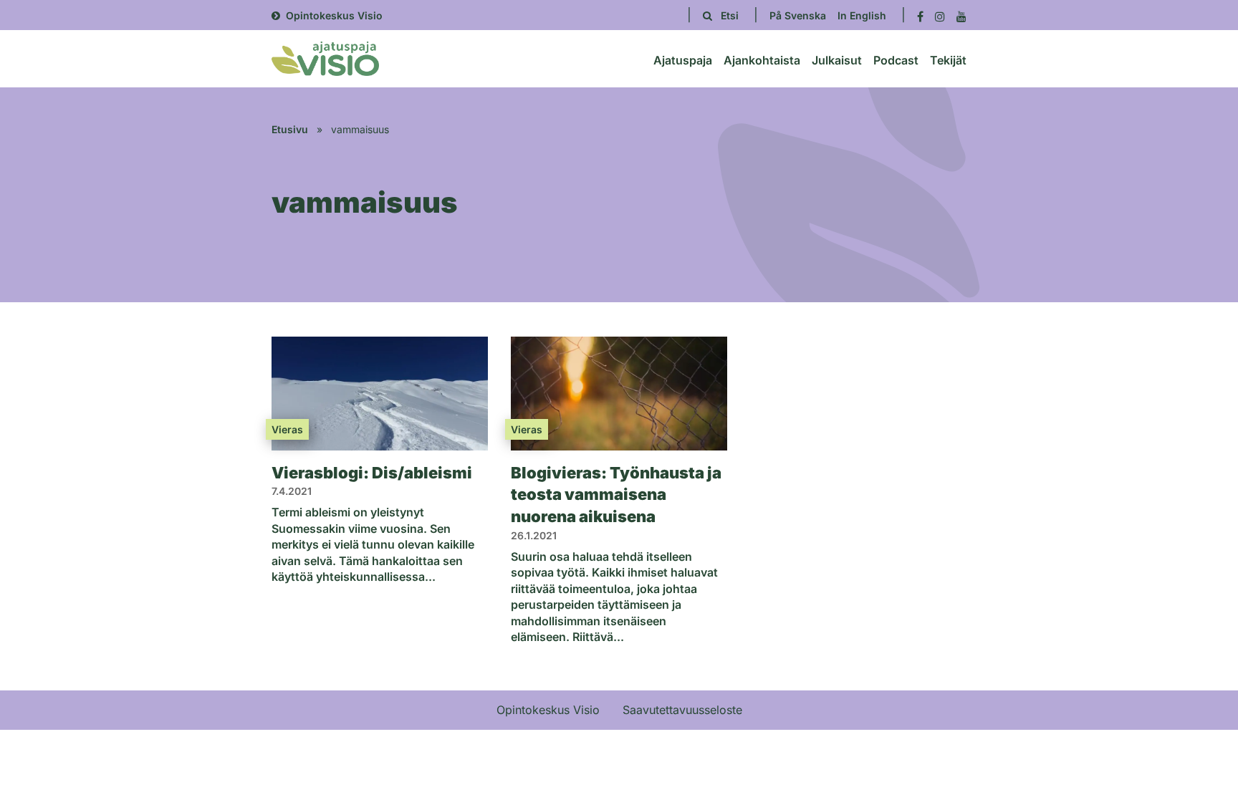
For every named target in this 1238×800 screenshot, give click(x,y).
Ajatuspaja (682, 60)
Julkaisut (837, 60)
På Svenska (797, 15)
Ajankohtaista (762, 60)
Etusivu (290, 129)
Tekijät (948, 60)
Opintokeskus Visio (334, 15)
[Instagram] (940, 15)
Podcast (895, 60)
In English (862, 15)
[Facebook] (920, 15)
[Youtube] (961, 15)
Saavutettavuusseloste (682, 710)
